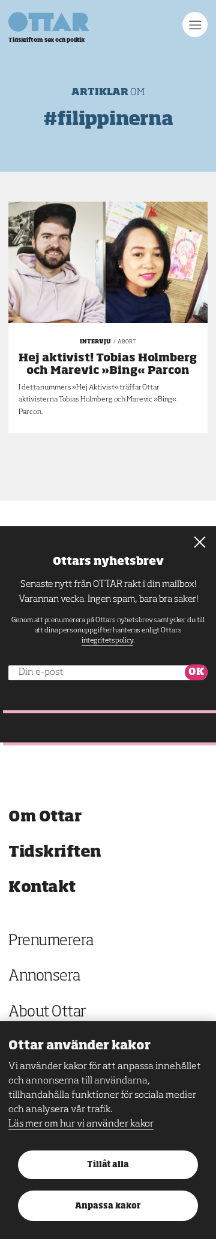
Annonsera (44, 976)
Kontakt (42, 887)
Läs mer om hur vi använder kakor (81, 1124)
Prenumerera (51, 941)
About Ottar (47, 1012)
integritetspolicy (107, 640)
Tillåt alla (108, 1165)
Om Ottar (44, 816)
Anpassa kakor (107, 1206)
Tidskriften (54, 852)
